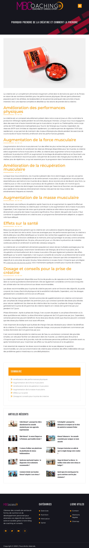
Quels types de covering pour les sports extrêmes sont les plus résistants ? (67, 474)
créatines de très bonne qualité (18, 263)
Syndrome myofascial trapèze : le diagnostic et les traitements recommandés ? (30, 462)
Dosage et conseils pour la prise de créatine (31, 396)
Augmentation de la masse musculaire (29, 389)
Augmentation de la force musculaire (28, 383)
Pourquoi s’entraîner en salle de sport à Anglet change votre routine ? (68, 450)
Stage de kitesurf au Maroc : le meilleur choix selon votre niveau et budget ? (68, 462)
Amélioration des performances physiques (30, 379)
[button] (80, 6)
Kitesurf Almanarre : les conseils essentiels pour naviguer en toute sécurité (68, 439)
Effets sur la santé (20, 393)
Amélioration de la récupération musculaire (30, 386)
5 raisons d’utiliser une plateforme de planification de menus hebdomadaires (31, 450)
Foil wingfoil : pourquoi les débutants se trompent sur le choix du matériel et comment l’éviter (68, 424)
